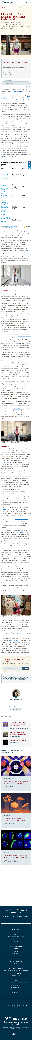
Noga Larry (13, 728)
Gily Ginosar (22, 727)
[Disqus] (16, 886)
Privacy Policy (16, 990)
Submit (26, 668)
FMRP (4, 678)
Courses (16, 951)
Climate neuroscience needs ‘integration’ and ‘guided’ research (15, 820)
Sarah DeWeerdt (9, 823)
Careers (16, 978)
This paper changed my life (16, 936)
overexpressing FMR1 (6, 462)
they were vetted (21, 532)
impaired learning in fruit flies (11, 316)
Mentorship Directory (16, 973)
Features (15, 931)
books (16, 946)
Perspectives (16, 929)
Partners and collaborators (16, 966)
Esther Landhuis (7, 31)
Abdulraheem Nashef (22, 728)
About (16, 961)
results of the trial (12, 640)
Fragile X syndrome (10, 678)
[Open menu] (30, 2)
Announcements (16, 975)
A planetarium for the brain (18, 740)
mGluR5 (11, 493)
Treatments (25, 679)
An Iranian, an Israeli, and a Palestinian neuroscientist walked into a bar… (18, 724)
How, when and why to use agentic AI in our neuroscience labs (16, 783)
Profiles (16, 934)
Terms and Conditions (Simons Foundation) (16, 982)
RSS (16, 980)
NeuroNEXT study (16, 556)
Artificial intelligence (9, 778)
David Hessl (25, 250)
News (2, 11)
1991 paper (16, 370)
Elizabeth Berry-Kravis (18, 91)
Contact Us (16, 994)
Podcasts (16, 939)
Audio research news (13, 677)
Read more (16, 919)
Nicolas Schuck (9, 786)
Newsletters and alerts (16, 968)
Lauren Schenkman (16, 736)
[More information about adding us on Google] (20, 7)
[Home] (16, 1018)
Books (16, 944)
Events (16, 948)
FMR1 (2, 372)
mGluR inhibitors (5, 509)
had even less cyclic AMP (24, 336)
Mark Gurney (20, 634)
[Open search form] (26, 2)
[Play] (4, 83)
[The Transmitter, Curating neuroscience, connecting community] (8, 2)
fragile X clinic (18, 409)
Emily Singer (14, 742)
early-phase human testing (22, 519)
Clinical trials (25, 677)
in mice (27, 509)
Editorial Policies (16, 985)
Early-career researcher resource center (16, 970)
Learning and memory (13, 679)
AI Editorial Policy (16, 987)
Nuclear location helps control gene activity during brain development (16, 856)
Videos (16, 941)
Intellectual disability (20, 678)
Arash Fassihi (14, 727)
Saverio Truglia (12, 56)
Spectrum (7, 11)
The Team (15, 963)
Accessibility (16, 992)
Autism (19, 677)
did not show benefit (16, 521)
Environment (7, 815)
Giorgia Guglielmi (10, 860)
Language (5, 679)
